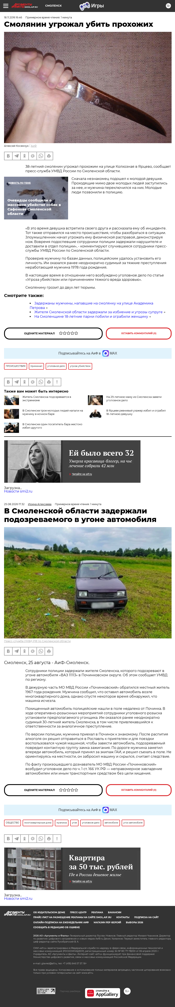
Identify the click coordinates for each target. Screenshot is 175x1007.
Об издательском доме (49, 912)
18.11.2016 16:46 (13, 17)
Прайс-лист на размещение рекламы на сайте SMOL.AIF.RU (72, 917)
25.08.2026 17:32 (14, 504)
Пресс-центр (78, 912)
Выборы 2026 (134, 922)
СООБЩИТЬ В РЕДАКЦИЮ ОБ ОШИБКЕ (56, 927)
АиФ (34, 145)
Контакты (122, 917)
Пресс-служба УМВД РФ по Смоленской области (37, 641)
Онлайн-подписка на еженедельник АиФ (61, 922)
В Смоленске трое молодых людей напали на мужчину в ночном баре (52, 412)
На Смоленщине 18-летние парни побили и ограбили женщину (91, 317)
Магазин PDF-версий (107, 922)
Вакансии (114, 912)
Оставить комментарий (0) (138, 333)
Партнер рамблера (70, 991)
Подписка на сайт (146, 917)
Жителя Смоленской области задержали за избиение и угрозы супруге (98, 312)
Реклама (97, 912)
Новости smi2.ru (18, 491)
